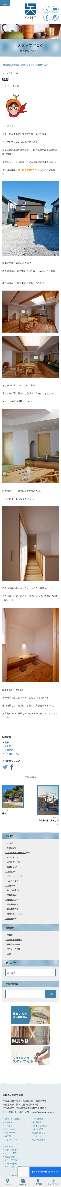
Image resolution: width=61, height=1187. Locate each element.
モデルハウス (12, 881)
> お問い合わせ (10, 1163)
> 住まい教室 (37, 1129)
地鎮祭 (10, 895)
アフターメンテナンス (16, 853)
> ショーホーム (10, 1132)
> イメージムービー (40, 1136)
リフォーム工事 (13, 949)
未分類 (16, 86)
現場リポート (12, 914)
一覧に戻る (30, 776)
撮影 (7, 742)
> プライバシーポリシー (14, 1167)
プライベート (12, 876)
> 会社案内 (8, 1146)
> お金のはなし (38, 1132)
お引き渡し (11, 862)
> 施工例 (7, 1136)
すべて (10, 843)
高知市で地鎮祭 (13, 944)
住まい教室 (11, 890)
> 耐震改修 (36, 1122)
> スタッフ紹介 (10, 1150)
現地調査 (11, 909)
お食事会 (11, 867)
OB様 (9, 848)
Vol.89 (8, 746)
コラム (10, 871)
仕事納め (9, 750)
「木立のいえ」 (12, 753)
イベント (11, 857)
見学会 (10, 919)
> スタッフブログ (11, 1160)
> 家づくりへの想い (12, 1119)
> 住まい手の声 (10, 1139)
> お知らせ (8, 1122)
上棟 (9, 885)
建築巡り (11, 900)
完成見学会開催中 (14, 940)
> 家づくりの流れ (39, 1126)
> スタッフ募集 (10, 1153)
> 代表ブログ (9, 1157)
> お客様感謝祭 (38, 1139)
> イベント (8, 1126)
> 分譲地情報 (37, 1119)
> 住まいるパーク (11, 1129)
